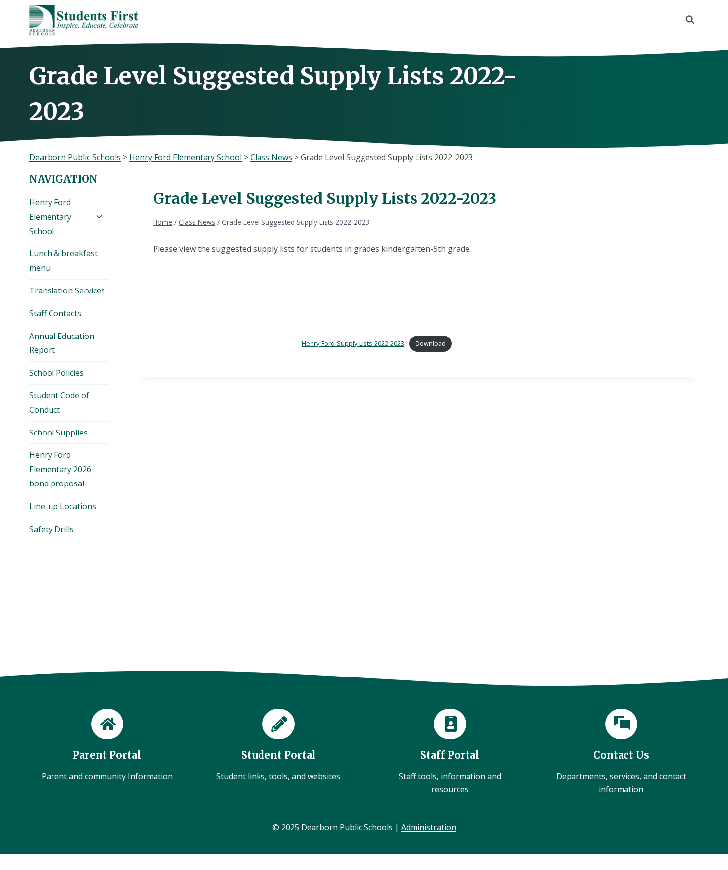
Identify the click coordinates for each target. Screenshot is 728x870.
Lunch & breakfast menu (63, 260)
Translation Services (67, 290)
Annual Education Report (61, 343)
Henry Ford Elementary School (50, 217)
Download (431, 343)
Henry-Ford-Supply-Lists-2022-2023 (353, 343)
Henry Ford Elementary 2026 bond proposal (60, 469)
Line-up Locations (62, 506)
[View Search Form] (690, 20)
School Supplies (58, 432)
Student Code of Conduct (59, 402)
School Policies (56, 372)
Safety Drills (51, 529)
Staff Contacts (55, 313)
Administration (428, 827)
